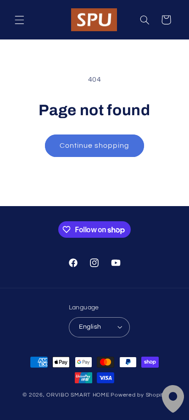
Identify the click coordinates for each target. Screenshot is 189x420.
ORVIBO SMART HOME (78, 395)
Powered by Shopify (138, 395)
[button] (19, 19)
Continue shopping (95, 145)
